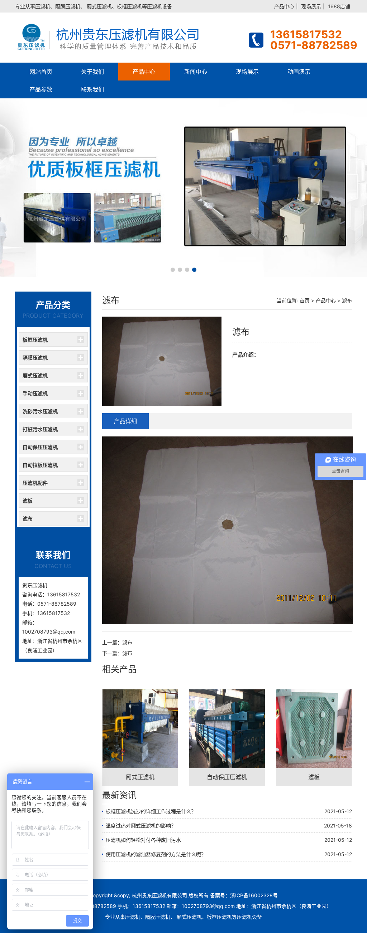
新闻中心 (195, 71)
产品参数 (40, 89)
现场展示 (311, 6)
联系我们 (92, 89)
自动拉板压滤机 (40, 465)
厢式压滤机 (35, 375)
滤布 (28, 519)
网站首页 (40, 71)
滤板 (28, 501)
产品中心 (284, 6)
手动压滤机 (35, 393)
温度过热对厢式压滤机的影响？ (141, 825)
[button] (173, 270)
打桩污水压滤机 (40, 429)
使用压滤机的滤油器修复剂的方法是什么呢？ (156, 854)
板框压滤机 (35, 340)
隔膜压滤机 (35, 358)
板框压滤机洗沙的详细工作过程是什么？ (151, 811)
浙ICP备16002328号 (254, 895)
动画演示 (298, 71)
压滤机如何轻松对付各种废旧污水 (143, 840)
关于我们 (92, 71)
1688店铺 (339, 6)
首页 (305, 300)
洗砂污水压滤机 (40, 411)
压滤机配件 (35, 483)
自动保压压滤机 (40, 447)
